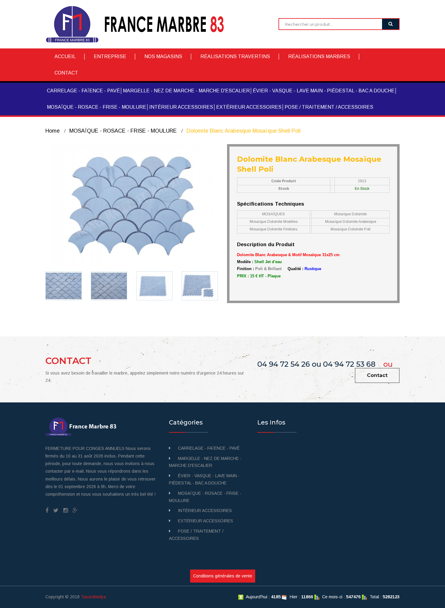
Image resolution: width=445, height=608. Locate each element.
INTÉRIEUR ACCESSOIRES (181, 107)
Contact (377, 375)
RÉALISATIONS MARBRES (319, 56)
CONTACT (66, 72)
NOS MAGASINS (163, 56)
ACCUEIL (65, 56)
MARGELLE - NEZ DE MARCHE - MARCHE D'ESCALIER (186, 90)
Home (52, 131)
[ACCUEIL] (139, 23)
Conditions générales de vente (222, 575)
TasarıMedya (93, 596)
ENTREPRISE (110, 56)
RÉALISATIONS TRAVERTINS (235, 56)
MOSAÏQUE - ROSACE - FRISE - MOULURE (96, 107)
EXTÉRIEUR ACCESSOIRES (249, 107)
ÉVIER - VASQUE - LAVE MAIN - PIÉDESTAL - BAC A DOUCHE (323, 90)
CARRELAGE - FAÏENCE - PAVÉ (83, 90)
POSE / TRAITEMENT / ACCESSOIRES (329, 107)
